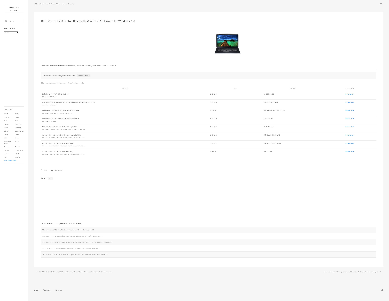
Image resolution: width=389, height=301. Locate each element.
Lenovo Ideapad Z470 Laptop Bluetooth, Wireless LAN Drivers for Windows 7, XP (350, 272)
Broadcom (18, 128)
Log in (60, 290)
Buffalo (6, 131)
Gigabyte (17, 147)
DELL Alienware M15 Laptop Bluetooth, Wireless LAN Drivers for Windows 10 (68, 230)
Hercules (6, 150)
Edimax (17, 138)
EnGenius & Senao (7, 142)
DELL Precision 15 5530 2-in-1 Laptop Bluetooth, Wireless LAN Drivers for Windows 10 (71, 248)
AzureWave (18, 124)
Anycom (17, 117)
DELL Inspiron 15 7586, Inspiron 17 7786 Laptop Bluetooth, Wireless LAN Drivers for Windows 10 (74, 254)
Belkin (6, 128)
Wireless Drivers (14, 9)
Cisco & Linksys (19, 131)
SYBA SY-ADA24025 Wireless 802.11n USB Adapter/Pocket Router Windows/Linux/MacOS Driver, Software (75, 272)
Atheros (6, 124)
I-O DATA (17, 154)
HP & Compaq (19, 150)
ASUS (5, 121)
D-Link (17, 134)
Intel (5, 157)
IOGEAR (17, 157)
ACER (16, 114)
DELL (45, 170)
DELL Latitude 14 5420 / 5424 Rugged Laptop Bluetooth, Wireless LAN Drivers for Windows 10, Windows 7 (77, 242)
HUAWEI (6, 154)
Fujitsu (17, 141)
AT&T (16, 121)
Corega (6, 134)
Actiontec (7, 117)
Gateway (6, 147)
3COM (6, 114)
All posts (48, 290)
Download (349, 94)
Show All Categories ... (10, 160)
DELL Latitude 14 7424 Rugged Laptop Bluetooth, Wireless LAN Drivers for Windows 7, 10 (72, 236)
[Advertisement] (58, 45)
